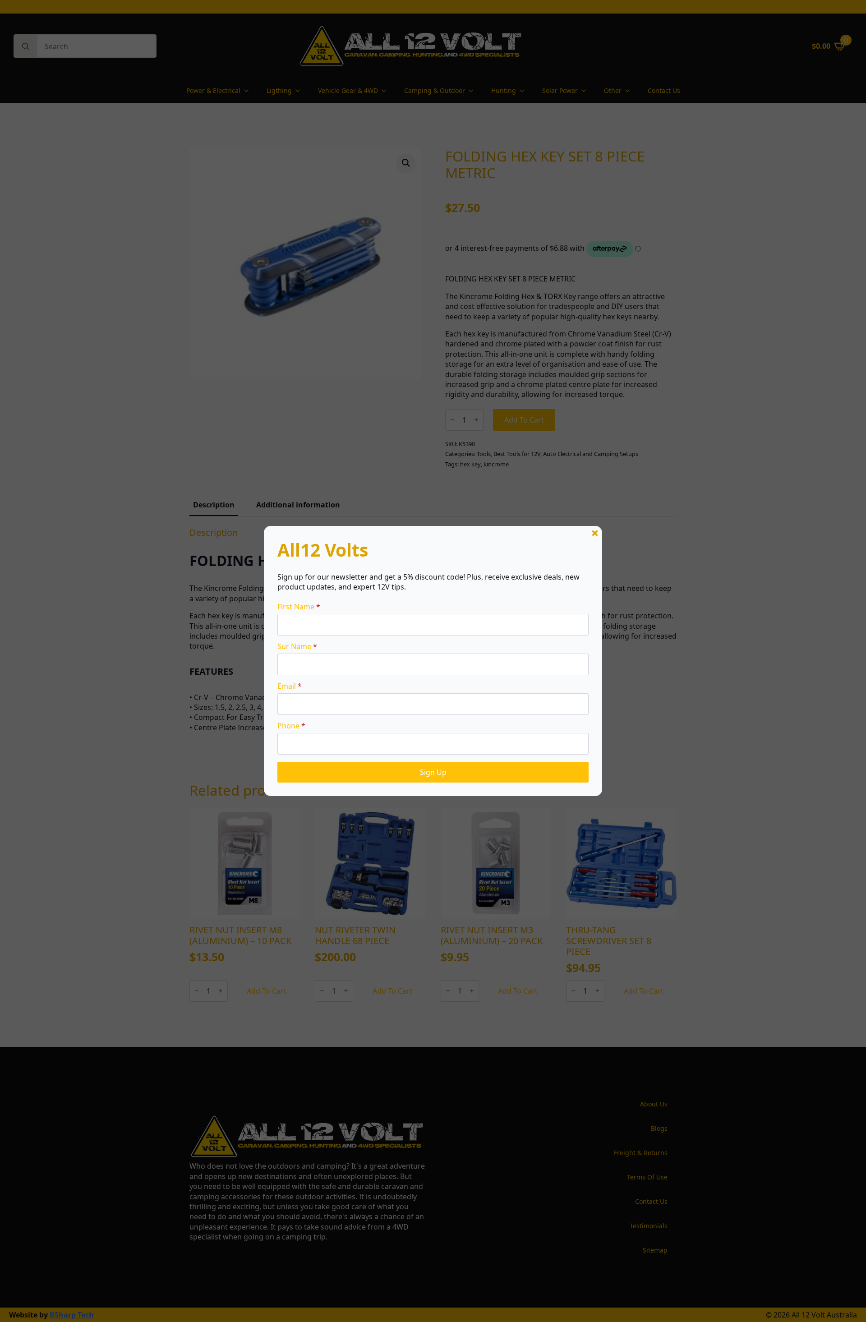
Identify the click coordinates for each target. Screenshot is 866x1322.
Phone (291, 725)
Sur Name (297, 646)
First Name (298, 606)
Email (289, 686)
